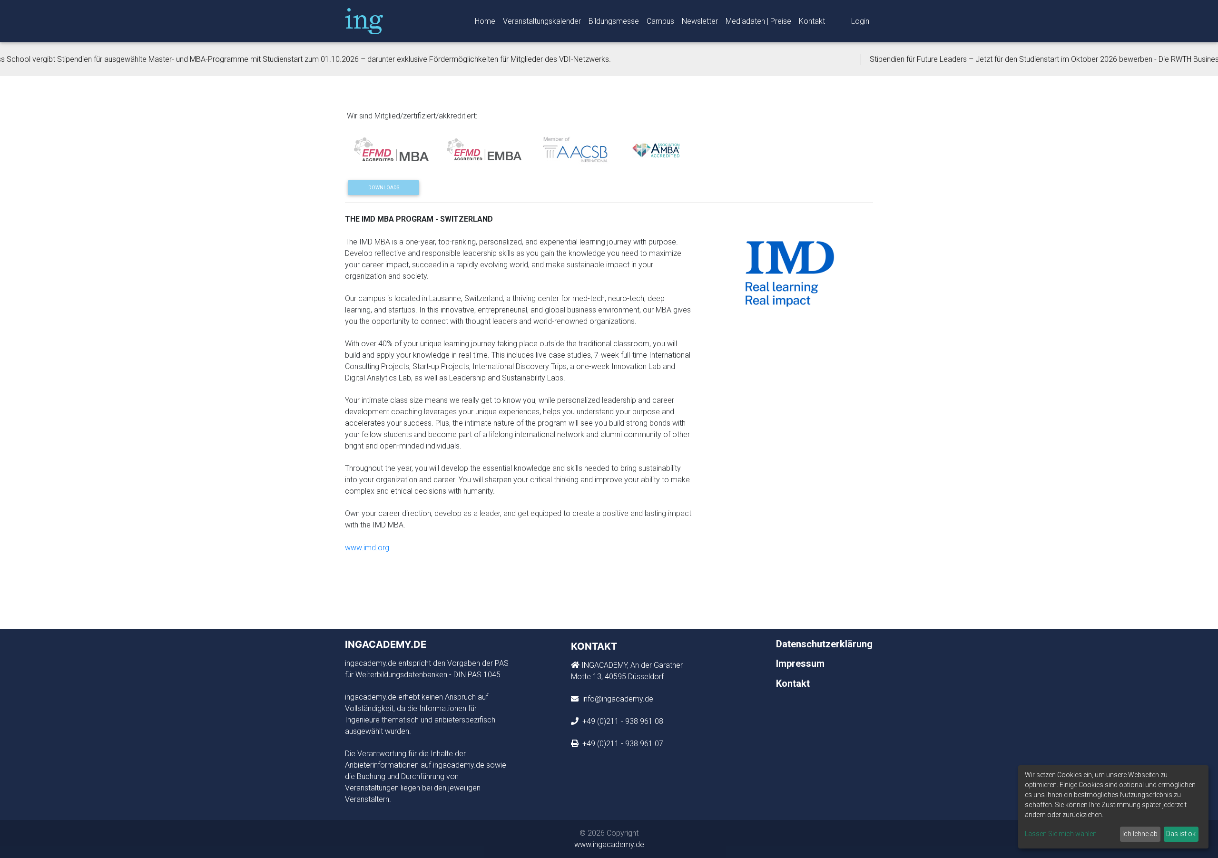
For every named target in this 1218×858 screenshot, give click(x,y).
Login (860, 21)
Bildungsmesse (614, 21)
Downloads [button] (383, 188)
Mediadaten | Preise (758, 21)
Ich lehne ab (1140, 834)
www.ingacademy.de (609, 844)
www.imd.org (367, 547)
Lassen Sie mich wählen (1061, 834)
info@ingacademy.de (616, 698)
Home (485, 21)
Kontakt (812, 21)
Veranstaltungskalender (542, 21)
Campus (660, 21)
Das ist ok (1181, 834)
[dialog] (1113, 806)
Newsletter (700, 21)
